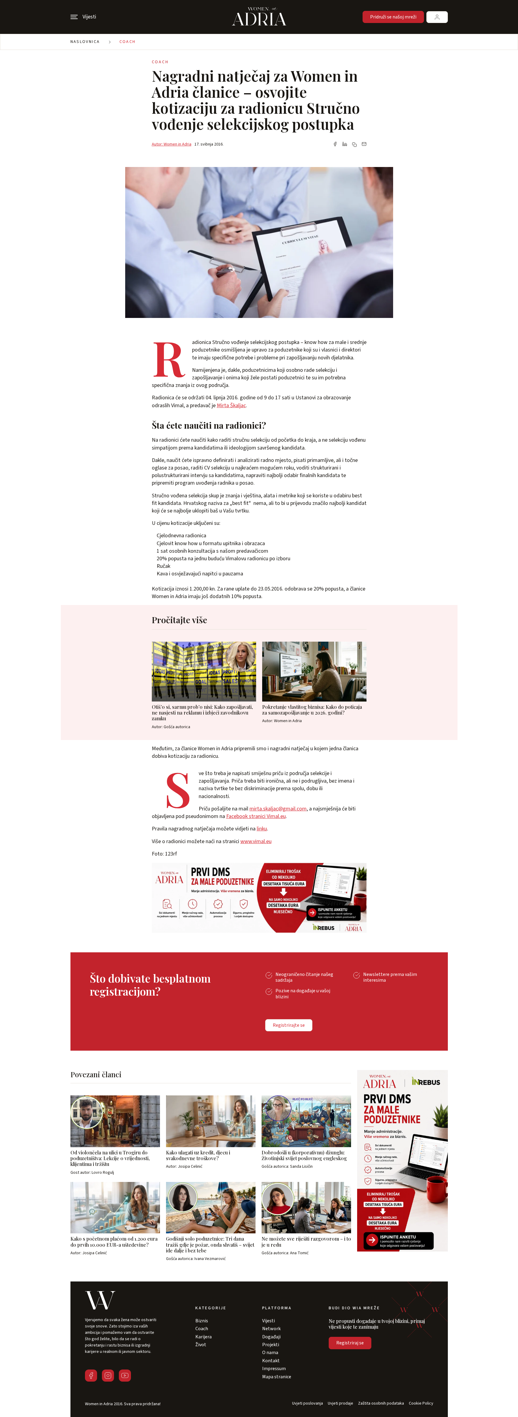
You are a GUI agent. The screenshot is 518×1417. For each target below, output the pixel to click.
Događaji (271, 1337)
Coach (127, 42)
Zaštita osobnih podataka (381, 1403)
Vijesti (268, 1321)
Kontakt (271, 1360)
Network (271, 1328)
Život (200, 1344)
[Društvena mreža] (91, 1376)
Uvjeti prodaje (340, 1403)
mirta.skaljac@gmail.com (278, 809)
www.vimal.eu (256, 841)
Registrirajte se (289, 1025)
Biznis (201, 1321)
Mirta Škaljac (231, 405)
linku (262, 829)
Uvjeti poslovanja (307, 1403)
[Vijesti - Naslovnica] (259, 17)
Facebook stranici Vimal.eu (256, 816)
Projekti (270, 1344)
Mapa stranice (276, 1376)
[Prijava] (437, 17)
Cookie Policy (421, 1403)
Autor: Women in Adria (171, 144)
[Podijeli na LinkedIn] (344, 145)
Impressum (274, 1368)
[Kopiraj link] (354, 144)
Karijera (203, 1337)
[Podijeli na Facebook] (335, 145)
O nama (270, 1352)
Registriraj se (350, 1343)
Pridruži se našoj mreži (393, 17)
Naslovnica (85, 42)
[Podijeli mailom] (364, 145)
